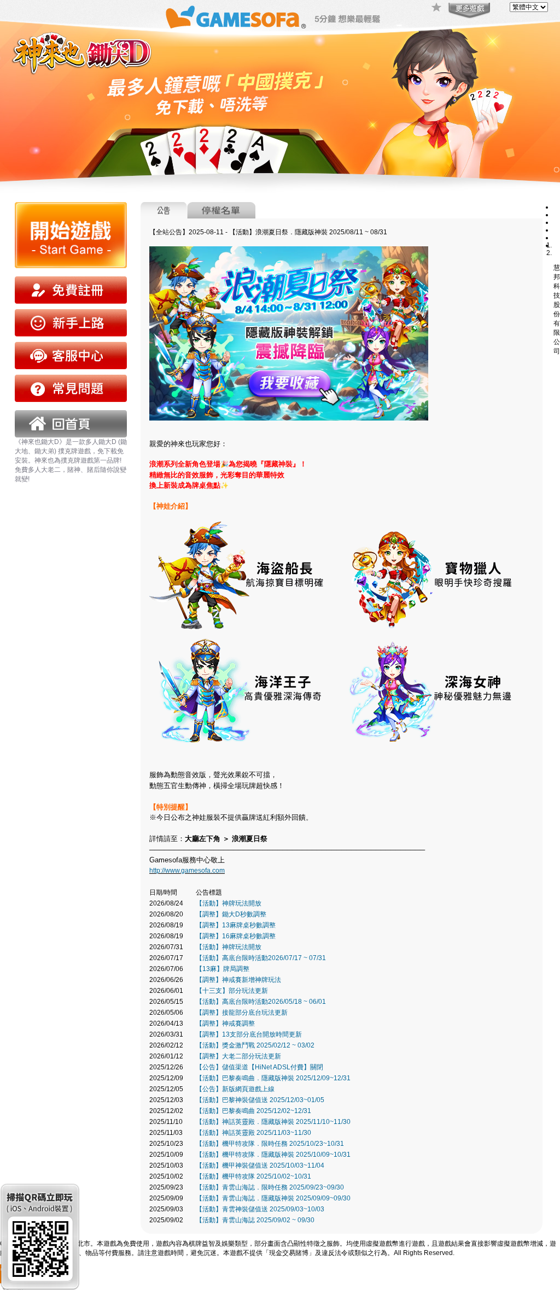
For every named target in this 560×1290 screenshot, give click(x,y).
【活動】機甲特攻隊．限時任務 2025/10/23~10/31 (270, 1143)
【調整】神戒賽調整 (225, 1023)
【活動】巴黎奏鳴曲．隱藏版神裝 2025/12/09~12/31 (273, 1078)
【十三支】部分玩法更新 (232, 991)
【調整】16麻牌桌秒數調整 (236, 936)
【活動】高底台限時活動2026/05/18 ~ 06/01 (261, 1001)
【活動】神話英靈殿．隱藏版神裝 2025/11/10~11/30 (273, 1122)
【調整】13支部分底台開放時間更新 (249, 1034)
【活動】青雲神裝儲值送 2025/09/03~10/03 (260, 1209)
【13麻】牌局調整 (222, 969)
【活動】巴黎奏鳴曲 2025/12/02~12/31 (253, 1111)
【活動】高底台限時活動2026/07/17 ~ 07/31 (261, 958)
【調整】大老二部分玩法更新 (238, 1056)
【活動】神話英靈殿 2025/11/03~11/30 (253, 1133)
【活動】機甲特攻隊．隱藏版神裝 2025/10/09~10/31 (273, 1154)
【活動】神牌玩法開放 (228, 903)
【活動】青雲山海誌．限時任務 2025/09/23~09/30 (270, 1187)
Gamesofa (235, 17)
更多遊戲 (468, 11)
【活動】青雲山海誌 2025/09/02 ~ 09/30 (255, 1220)
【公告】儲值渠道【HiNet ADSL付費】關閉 (259, 1067)
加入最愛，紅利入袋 (436, 8)
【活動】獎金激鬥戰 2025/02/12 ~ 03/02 (255, 1045)
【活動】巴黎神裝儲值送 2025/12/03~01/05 (260, 1100)
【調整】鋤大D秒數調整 (231, 914)
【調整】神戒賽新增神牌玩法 (238, 980)
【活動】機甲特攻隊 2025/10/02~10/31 (253, 1176)
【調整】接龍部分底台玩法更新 (242, 1012)
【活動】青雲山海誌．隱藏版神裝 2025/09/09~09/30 (273, 1198)
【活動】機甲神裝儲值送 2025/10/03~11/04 (260, 1165)
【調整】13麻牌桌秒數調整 (236, 925)
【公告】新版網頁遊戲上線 (235, 1089)
